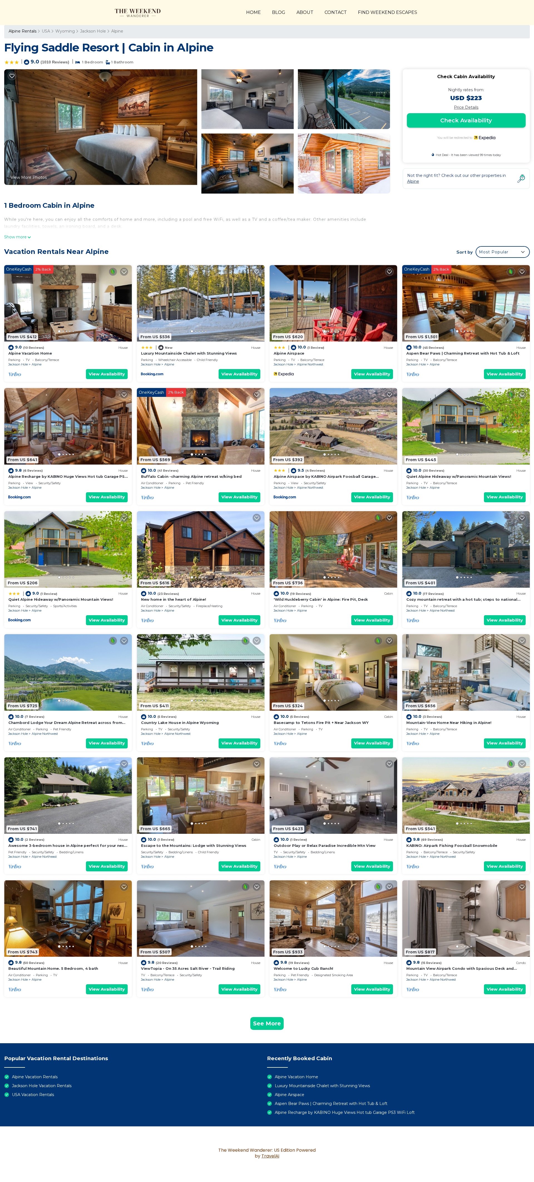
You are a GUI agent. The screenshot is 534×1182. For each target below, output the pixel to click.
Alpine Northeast (442, 610)
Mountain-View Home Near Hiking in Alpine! (448, 722)
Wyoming (65, 31)
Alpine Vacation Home (30, 353)
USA (46, 31)
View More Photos (29, 177)
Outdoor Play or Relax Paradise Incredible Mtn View (324, 845)
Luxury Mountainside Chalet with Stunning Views (189, 353)
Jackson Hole (93, 31)
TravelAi (270, 1156)
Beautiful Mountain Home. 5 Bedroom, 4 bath (53, 968)
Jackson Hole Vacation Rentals (41, 1085)
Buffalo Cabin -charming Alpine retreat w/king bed (191, 476)
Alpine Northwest (310, 364)
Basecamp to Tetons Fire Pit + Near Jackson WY (321, 722)
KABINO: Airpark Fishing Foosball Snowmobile (451, 845)
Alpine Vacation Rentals (35, 1076)
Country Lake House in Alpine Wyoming (180, 722)
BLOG (278, 12)
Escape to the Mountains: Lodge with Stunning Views (193, 845)
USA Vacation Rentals (33, 1094)
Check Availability (466, 120)
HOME (253, 12)
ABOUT (304, 12)
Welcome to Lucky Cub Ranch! (303, 968)
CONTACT (336, 12)
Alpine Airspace (289, 353)
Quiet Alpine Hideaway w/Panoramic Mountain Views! (458, 476)
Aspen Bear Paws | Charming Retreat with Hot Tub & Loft (463, 353)
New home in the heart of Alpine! (173, 599)
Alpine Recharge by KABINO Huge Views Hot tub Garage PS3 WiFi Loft (345, 1112)
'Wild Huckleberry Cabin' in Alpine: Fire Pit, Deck (321, 599)
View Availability (107, 374)
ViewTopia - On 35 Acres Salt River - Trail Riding (187, 968)
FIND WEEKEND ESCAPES (387, 12)
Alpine (117, 31)
